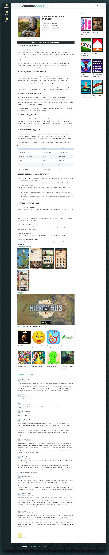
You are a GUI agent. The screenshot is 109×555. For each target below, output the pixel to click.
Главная (6, 7)
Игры (6, 14)
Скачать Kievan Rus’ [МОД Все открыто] (46, 42)
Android (33, 6)
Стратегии (55, 27)
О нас (7, 21)
